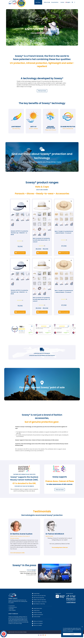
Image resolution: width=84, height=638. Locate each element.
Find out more (42, 91)
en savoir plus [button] (70, 631)
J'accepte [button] (72, 634)
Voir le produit (21, 253)
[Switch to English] (41, 635)
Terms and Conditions (19, 632)
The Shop (37, 2)
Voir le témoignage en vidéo (17, 552)
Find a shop (42, 392)
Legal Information (11, 632)
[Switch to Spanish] (45, 635)
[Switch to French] (39, 635)
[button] (27, 201)
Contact (62, 2)
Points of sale (47, 2)
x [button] (82, 626)
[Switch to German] (43, 635)
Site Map (24, 632)
